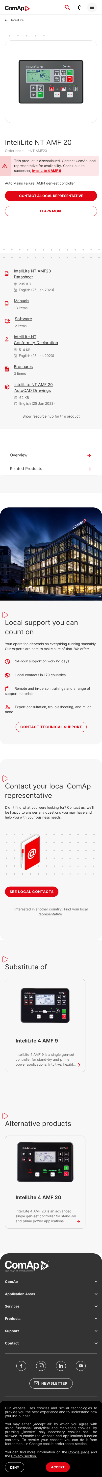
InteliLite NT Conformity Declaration (36, 339)
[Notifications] (80, 7)
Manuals (21, 300)
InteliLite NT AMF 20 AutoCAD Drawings (33, 387)
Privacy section (24, 1456)
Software (23, 318)
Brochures (23, 366)
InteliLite (17, 20)
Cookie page (78, 1452)
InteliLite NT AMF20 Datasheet (32, 274)
